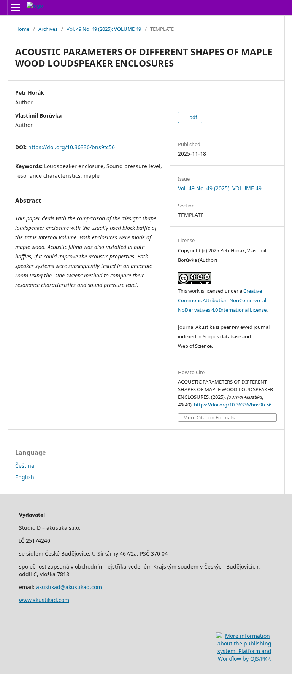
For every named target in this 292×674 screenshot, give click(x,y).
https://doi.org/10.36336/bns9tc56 (71, 147)
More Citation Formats (209, 418)
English (24, 477)
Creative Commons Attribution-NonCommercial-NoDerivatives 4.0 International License (223, 300)
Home (22, 28)
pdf (192, 117)
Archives (47, 28)
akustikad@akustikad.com (69, 587)
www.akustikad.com (44, 600)
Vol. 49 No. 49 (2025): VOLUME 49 (104, 28)
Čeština (24, 465)
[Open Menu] (15, 7)
